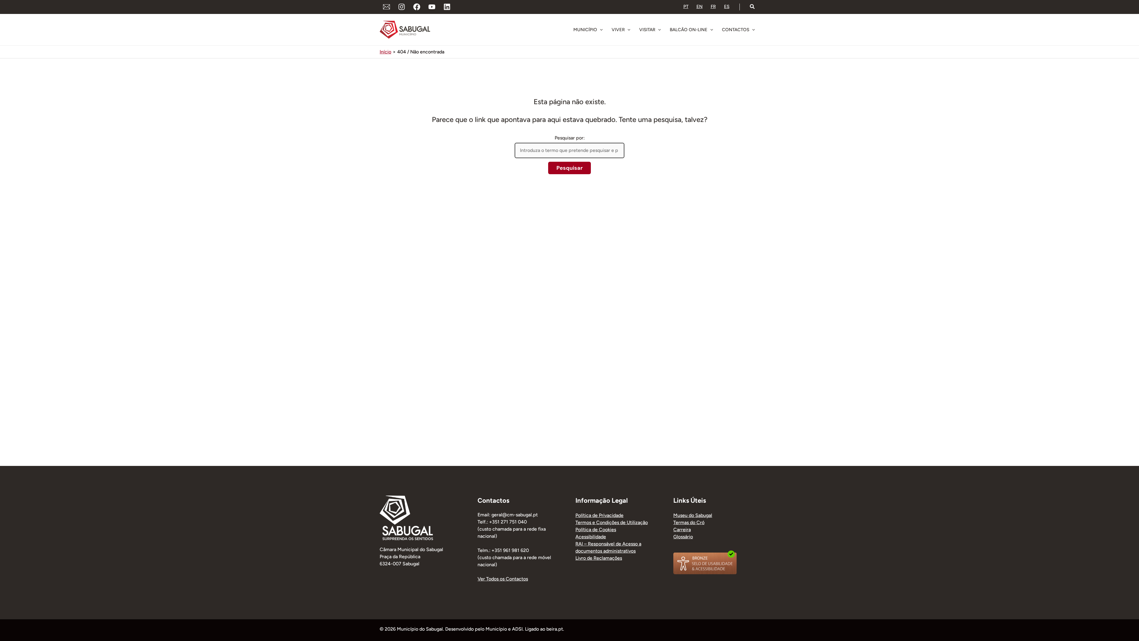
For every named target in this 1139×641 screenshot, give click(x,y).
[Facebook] (417, 7)
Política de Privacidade (599, 515)
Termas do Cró (688, 522)
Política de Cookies (595, 529)
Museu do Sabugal (692, 515)
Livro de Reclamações (598, 558)
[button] (752, 7)
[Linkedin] (447, 7)
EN (699, 6)
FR (713, 6)
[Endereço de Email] (386, 7)
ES (726, 6)
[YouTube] (432, 7)
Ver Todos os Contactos (503, 579)
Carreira (682, 529)
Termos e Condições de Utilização (611, 522)
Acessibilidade (590, 537)
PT (685, 6)
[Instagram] (401, 7)
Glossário (683, 537)
